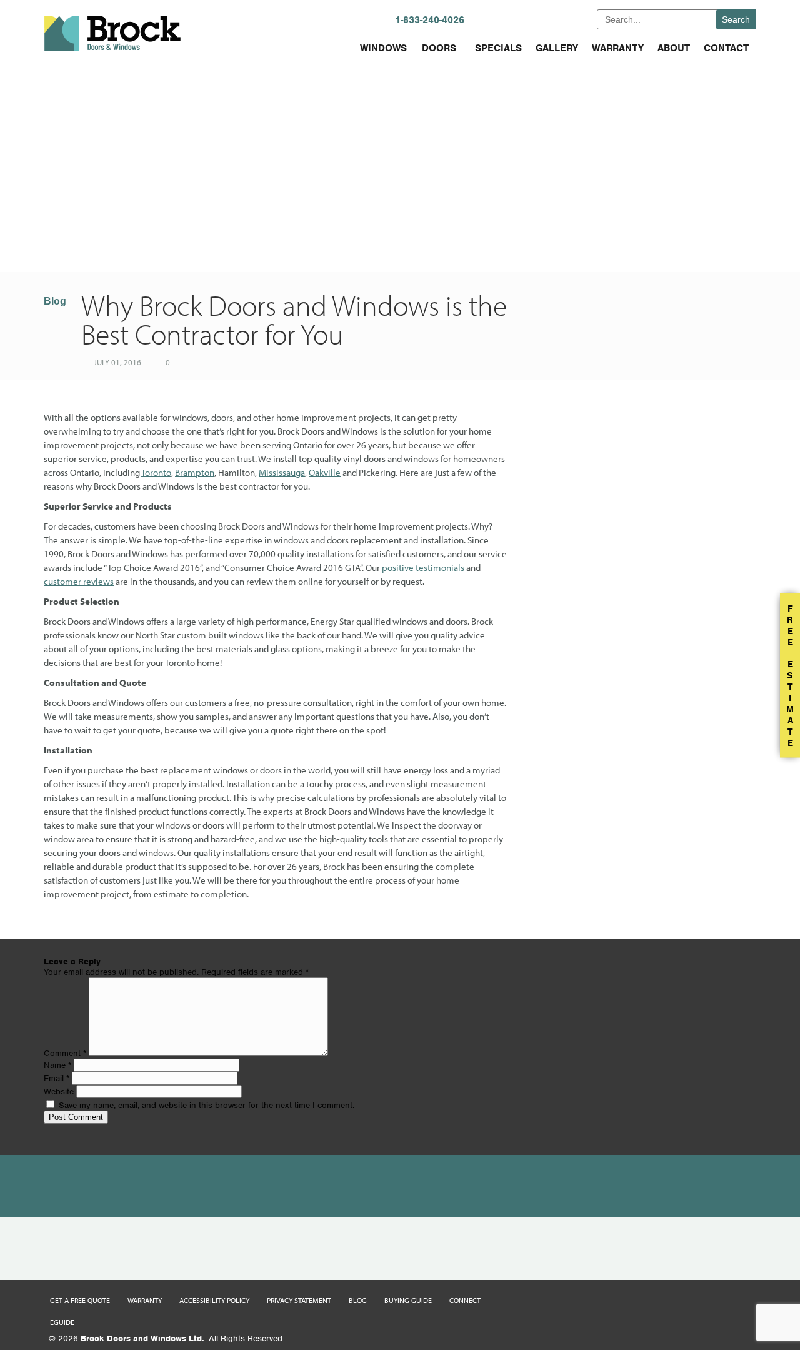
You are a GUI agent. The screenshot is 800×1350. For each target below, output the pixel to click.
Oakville (325, 472)
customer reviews (79, 581)
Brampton (194, 472)
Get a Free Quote (80, 1300)
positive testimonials (423, 567)
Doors (439, 48)
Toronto (156, 472)
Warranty (618, 48)
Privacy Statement (299, 1300)
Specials (498, 48)
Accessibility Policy (214, 1300)
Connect (465, 1300)
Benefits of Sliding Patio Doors (595, 242)
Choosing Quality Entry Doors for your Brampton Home (255, 242)
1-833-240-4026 (429, 20)
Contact (726, 48)
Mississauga (282, 472)
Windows (383, 48)
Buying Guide (408, 1300)
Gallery (557, 48)
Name (57, 1065)
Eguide (62, 1322)
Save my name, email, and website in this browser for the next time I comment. (206, 1105)
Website (59, 1091)
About (674, 48)
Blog (55, 301)
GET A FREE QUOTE (546, 19)
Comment (65, 1053)
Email (56, 1078)
